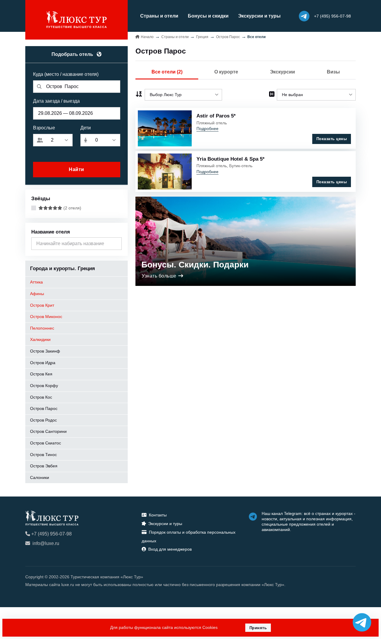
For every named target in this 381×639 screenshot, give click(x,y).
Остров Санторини (48, 431)
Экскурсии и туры (259, 15)
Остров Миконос (46, 316)
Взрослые (44, 127)
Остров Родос (43, 420)
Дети (85, 127)
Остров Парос (43, 408)
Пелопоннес (42, 328)
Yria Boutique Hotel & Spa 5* (230, 159)
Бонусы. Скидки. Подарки (195, 264)
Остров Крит (42, 305)
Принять (258, 628)
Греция (202, 37)
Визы (333, 71)
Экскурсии (282, 71)
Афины (37, 293)
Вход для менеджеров (170, 549)
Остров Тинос (43, 454)
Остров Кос (41, 397)
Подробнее (207, 128)
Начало (147, 37)
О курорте (226, 71)
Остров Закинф (45, 351)
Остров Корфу (44, 385)
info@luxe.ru (45, 543)
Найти (76, 169)
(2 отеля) (71, 208)
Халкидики (40, 339)
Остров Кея (41, 374)
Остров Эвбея (43, 465)
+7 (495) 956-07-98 (51, 533)
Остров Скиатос (45, 443)
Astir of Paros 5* (216, 116)
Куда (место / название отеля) (66, 74)
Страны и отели (159, 15)
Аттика (36, 282)
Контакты (158, 515)
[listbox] (183, 95)
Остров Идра (42, 362)
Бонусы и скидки (208, 15)
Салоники (39, 477)
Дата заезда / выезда (56, 101)
